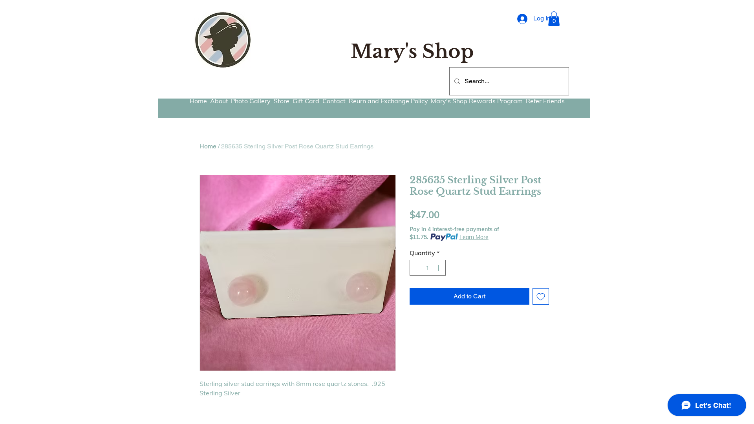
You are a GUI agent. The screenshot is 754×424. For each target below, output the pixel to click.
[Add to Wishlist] (541, 296)
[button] (554, 18)
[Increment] (439, 267)
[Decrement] (416, 267)
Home (207, 146)
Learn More (474, 237)
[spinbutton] (428, 267)
